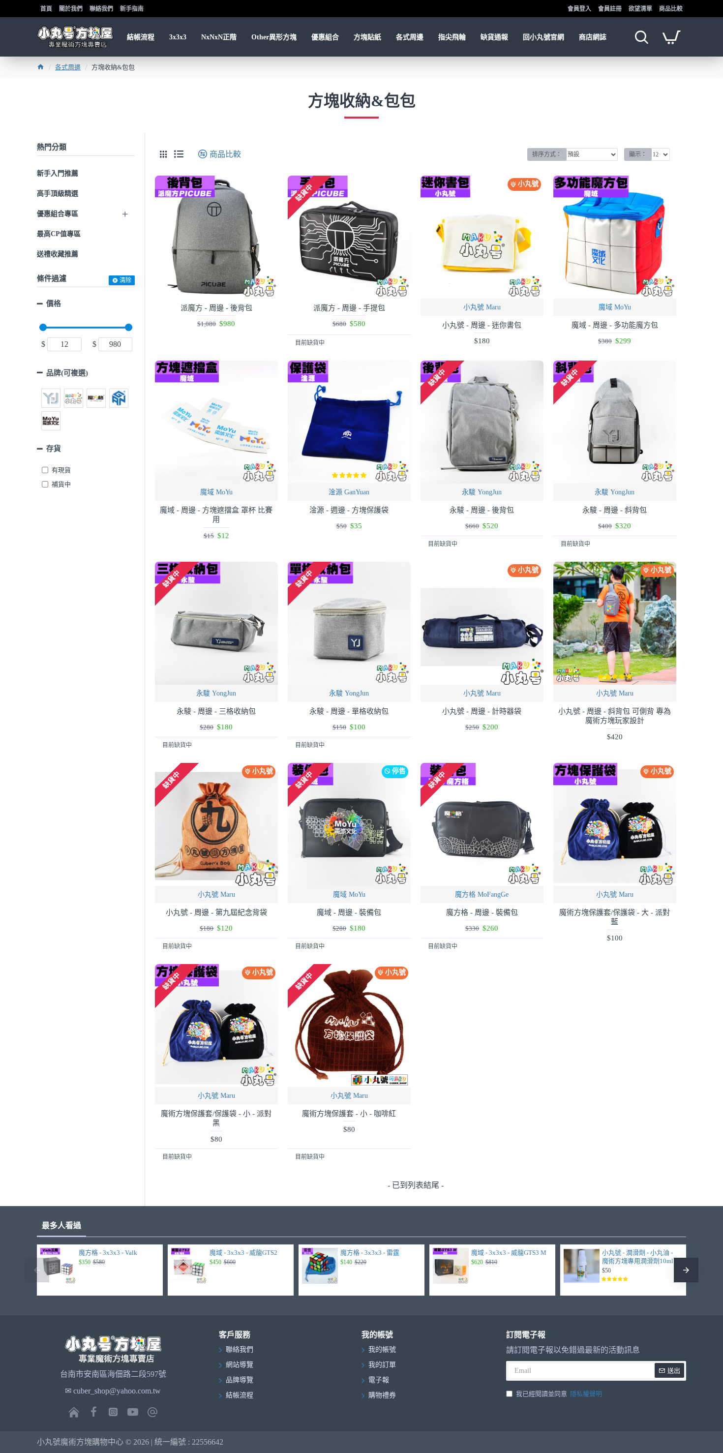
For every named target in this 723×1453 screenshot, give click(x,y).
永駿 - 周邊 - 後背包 (482, 510)
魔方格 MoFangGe (482, 894)
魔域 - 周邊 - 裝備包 (349, 912)
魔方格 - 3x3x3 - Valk (108, 1252)
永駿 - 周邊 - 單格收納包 (349, 711)
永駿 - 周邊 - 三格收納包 (216, 711)
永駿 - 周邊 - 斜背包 (614, 510)
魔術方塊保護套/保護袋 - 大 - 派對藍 (614, 917)
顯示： (638, 154)
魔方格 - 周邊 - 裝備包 (482, 912)
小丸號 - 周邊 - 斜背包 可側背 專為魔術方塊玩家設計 (614, 716)
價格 (53, 303)
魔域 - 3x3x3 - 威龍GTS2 (243, 1252)
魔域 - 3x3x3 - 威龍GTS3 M (508, 1252)
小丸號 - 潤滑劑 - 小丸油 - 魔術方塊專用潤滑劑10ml (637, 1257)
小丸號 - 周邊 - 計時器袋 (481, 711)
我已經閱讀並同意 (559, 1393)
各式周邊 (68, 67)
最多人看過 (61, 1225)
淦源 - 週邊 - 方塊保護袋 (349, 510)
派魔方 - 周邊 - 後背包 (216, 308)
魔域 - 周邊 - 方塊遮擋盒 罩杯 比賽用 (216, 515)
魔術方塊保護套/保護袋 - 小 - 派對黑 (216, 1118)
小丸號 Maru (482, 307)
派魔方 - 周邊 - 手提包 (349, 308)
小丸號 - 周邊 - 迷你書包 (481, 325)
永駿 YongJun (482, 492)
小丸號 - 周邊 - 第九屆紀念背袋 (216, 912)
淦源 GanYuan (349, 492)
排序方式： (547, 154)
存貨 (53, 449)
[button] (37, 1270)
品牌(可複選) (67, 373)
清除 (125, 280)
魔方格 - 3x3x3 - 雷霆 (369, 1252)
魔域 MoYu (615, 307)
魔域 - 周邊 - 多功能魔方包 (615, 325)
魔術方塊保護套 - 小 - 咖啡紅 (349, 1114)
